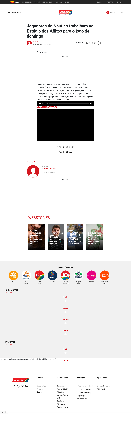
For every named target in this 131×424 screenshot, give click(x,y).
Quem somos (61, 386)
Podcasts (40, 389)
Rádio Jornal (101, 389)
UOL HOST (37, 2)
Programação (81, 395)
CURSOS (51, 2)
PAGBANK (45, 2)
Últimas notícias (42, 386)
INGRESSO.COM (27, 2)
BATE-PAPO (109, 2)
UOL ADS (66, 2)
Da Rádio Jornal (38, 42)
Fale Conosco (61, 404)
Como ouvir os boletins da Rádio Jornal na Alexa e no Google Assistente (86, 387)
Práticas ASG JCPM (63, 389)
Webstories (39, 218)
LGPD (58, 398)
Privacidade (60, 392)
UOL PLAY (59, 2)
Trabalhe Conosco (62, 407)
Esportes (39, 392)
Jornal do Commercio (103, 386)
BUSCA (99, 2)
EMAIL (119, 2)
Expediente (60, 401)
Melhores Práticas (62, 395)
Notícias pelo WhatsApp (84, 393)
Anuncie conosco (82, 398)
